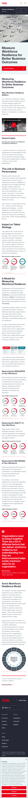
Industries (16, 721)
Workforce (5, 747)
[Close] (26, 759)
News (3, 728)
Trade (3, 737)
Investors (4, 724)
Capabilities (16, 718)
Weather (4, 743)
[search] (21, 3)
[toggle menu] (25, 3)
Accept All (14, 795)
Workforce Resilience (8, 9)
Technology (5, 740)
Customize (13, 787)
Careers (4, 721)
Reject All (14, 791)
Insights (15, 724)
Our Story (5, 718)
